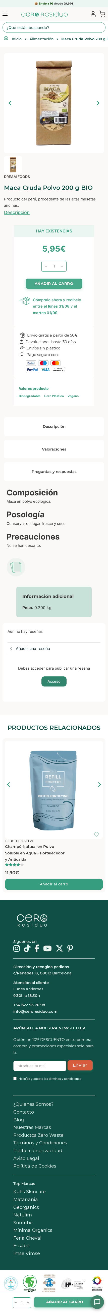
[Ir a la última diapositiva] (9, 784)
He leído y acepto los (50, 1079)
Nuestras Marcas (32, 1127)
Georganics (26, 1207)
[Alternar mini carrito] (101, 14)
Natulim (22, 1215)
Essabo (21, 1245)
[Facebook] (36, 949)
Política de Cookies (34, 1166)
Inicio (17, 39)
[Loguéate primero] (98, 746)
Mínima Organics (32, 1230)
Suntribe (23, 1223)
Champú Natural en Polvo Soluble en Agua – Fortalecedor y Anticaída (35, 853)
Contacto (23, 1112)
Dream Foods (17, 176)
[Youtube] (47, 949)
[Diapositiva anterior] (10, 103)
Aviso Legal (26, 1158)
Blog (18, 1120)
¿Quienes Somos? (33, 1104)
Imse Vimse (26, 1253)
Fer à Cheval (27, 1238)
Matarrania (25, 1199)
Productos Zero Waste (38, 1135)
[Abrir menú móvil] (5, 14)
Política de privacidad (37, 1150)
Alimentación (41, 39)
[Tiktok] (27, 949)
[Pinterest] (70, 949)
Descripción (17, 212)
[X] (59, 949)
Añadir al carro (54, 884)
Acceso (54, 681)
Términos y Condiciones (40, 1143)
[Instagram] (16, 949)
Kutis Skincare (29, 1192)
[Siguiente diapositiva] (97, 103)
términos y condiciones (65, 1079)
